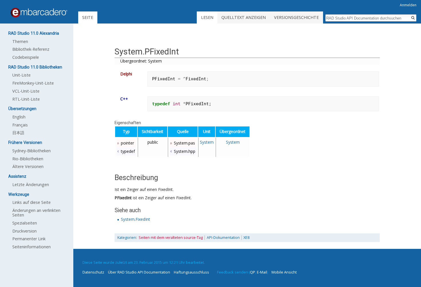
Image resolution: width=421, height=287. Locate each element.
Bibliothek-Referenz (30, 49)
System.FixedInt (135, 219)
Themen (20, 41)
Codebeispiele (25, 57)
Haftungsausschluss (191, 272)
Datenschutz (93, 272)
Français (20, 125)
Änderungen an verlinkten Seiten (36, 213)
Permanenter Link (29, 238)
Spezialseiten (24, 223)
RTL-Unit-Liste (26, 99)
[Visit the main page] (39, 12)
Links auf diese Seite (31, 202)
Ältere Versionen (28, 166)
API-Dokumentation (223, 237)
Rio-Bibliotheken (27, 158)
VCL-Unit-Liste (26, 91)
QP (252, 272)
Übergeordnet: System (141, 61)
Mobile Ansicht (284, 272)
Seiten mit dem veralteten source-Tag (171, 237)
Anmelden (408, 5)
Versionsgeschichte (296, 17)
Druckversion (24, 231)
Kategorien (126, 237)
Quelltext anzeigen (243, 17)
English (18, 117)
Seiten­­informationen (31, 246)
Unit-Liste (21, 75)
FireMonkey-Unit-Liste (33, 83)
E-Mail (262, 272)
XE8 (246, 237)
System (207, 142)
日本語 (18, 132)
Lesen (207, 17)
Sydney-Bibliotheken (31, 150)
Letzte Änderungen (30, 184)
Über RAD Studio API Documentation (139, 272)
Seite (87, 17)
